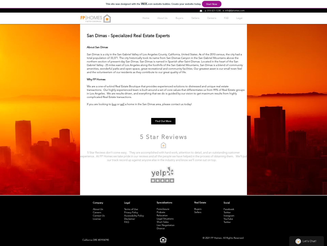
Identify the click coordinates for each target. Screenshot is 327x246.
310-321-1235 (214, 10)
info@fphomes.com (235, 10)
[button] (201, 10)
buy (114, 104)
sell (122, 104)
